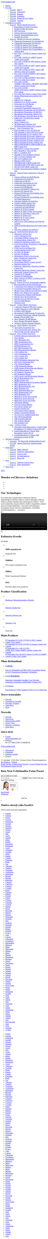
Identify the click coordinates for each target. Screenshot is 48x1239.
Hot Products (5, 762)
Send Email (5, 792)
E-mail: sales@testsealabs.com (13, 738)
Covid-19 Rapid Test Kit (38, 764)
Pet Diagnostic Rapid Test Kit (11, 766)
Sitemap (14, 762)
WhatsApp (4, 794)
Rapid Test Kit (6, 764)
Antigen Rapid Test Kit (20, 764)
